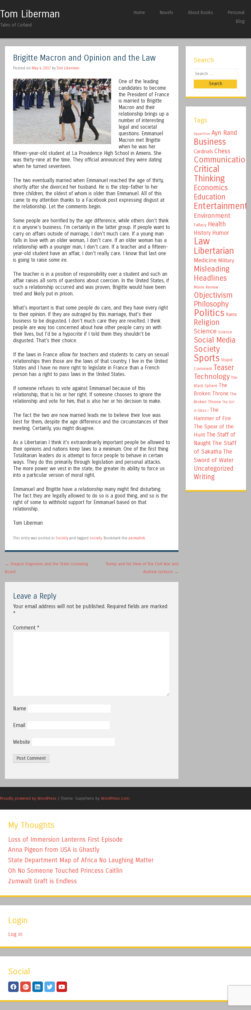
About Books (200, 12)
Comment (26, 628)
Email (19, 725)
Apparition (202, 134)
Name (19, 708)
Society (62, 538)
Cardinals (203, 152)
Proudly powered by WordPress (28, 798)
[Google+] (25, 987)
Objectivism (213, 295)
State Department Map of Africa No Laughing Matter (81, 860)
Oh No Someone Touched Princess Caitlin (65, 870)
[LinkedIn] (37, 987)
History (202, 233)
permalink (136, 538)
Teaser (223, 367)
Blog (240, 21)
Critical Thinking (209, 174)
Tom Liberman (30, 14)
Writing (204, 477)
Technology (212, 376)
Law (202, 241)
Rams (231, 314)
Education (210, 196)
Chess (222, 151)
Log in (15, 934)
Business (210, 142)
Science (205, 331)
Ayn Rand (224, 133)
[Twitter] (49, 987)
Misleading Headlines (211, 273)
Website (21, 742)
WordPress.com (115, 798)
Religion (207, 322)
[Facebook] (13, 987)
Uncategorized (213, 468)
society (96, 538)
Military (226, 260)
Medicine (205, 260)
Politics (209, 313)
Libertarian (214, 251)
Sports (207, 358)
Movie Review (206, 287)
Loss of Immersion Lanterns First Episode (65, 839)
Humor (220, 232)
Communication (222, 160)
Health (217, 224)
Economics (211, 187)
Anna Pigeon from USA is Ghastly (53, 849)
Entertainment (221, 206)
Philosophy (211, 304)
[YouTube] (62, 987)
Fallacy (200, 225)
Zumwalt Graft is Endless (42, 881)
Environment (212, 215)
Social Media (215, 340)
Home (139, 12)
